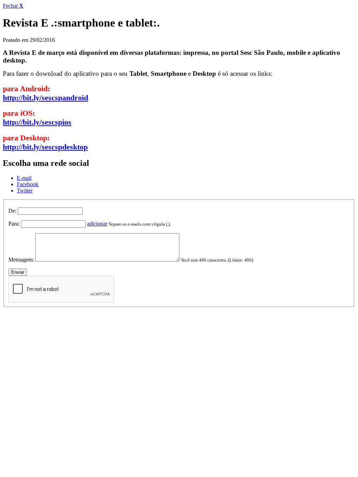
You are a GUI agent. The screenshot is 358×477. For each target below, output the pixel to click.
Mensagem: (21, 260)
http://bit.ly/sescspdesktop (45, 146)
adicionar (97, 224)
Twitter (25, 190)
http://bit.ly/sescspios (37, 122)
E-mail (24, 178)
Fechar (13, 6)
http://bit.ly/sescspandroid (45, 97)
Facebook (27, 184)
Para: (14, 224)
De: (12, 211)
